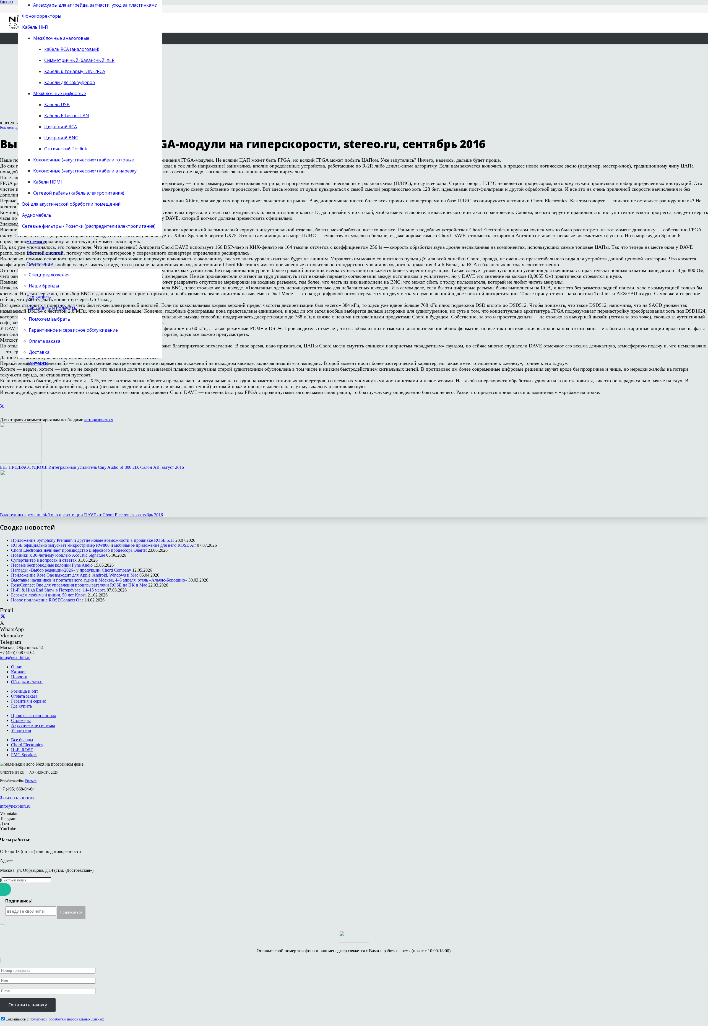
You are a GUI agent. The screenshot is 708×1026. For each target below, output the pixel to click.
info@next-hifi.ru (15, 657)
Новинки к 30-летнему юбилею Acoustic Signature (58, 555)
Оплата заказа (24, 696)
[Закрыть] (2, 925)
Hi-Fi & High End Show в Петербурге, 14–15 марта (58, 590)
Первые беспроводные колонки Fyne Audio (52, 565)
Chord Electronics (27, 744)
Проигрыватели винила (33, 715)
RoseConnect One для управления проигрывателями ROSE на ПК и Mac (79, 585)
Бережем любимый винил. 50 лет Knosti (49, 595)
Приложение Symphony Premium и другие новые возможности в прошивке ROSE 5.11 (92, 540)
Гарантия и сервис (28, 701)
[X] (3, 616)
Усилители (21, 730)
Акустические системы (33, 725)
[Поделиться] (2, 406)
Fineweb (31, 781)
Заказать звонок (17, 797)
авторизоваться (98, 419)
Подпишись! (19, 901)
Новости (19, 676)
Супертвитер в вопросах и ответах (44, 560)
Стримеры (21, 720)
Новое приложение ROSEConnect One (47, 600)
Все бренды (22, 739)
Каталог (18, 671)
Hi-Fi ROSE (22, 749)
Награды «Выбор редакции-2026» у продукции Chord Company (71, 570)
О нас (16, 666)
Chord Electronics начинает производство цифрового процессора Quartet (79, 550)
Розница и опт (24, 691)
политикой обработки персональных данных (67, 1019)
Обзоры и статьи (27, 681)
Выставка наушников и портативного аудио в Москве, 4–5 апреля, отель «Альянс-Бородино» (99, 580)
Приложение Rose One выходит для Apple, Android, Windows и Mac (74, 575)
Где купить (21, 706)
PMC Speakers (24, 754)
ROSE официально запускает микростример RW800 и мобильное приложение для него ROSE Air (103, 545)
